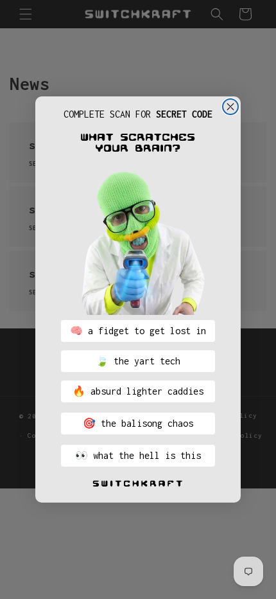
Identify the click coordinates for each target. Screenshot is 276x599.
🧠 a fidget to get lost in (138, 330)
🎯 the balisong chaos (138, 423)
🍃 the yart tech (138, 360)
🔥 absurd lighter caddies (138, 391)
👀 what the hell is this (138, 455)
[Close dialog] (230, 106)
